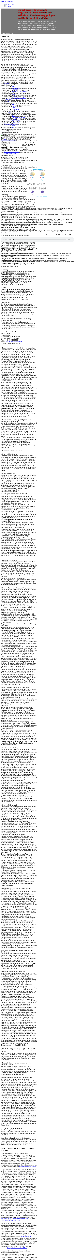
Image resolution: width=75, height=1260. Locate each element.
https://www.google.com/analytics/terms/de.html (14, 1218)
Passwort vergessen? (10, 153)
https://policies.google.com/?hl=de (10, 1220)
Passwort (3, 145)
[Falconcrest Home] (7, 1)
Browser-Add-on (26, 1236)
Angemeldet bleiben (6, 147)
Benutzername (5, 143)
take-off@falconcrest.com (14, 341)
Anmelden (4, 148)
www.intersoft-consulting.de (27, 1166)
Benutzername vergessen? (11, 152)
